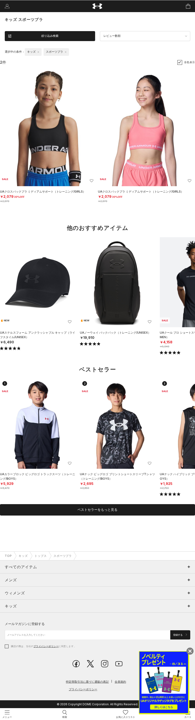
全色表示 (189, 62)
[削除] (38, 52)
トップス (40, 556)
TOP (8, 556)
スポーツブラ (63, 556)
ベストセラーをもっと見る (97, 510)
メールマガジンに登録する (25, 624)
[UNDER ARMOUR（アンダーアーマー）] (97, 6)
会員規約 (120, 681)
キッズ (23, 556)
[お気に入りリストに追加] (69, 321)
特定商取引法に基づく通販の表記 (87, 681)
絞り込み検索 (49, 36)
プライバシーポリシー (46, 646)
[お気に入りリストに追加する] (91, 180)
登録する (178, 635)
